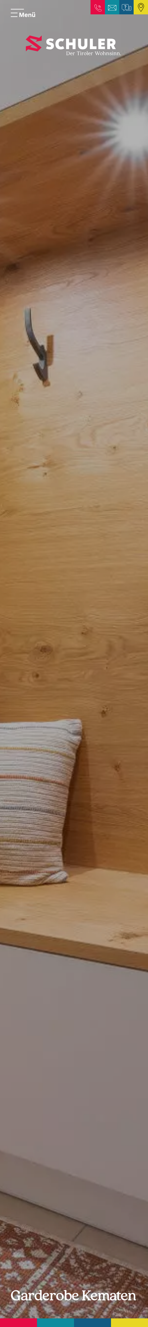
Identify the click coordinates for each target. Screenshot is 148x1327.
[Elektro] (18, 1322)
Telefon (98, 7)
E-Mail (112, 7)
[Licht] (129, 1322)
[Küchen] (55, 1322)
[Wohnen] (92, 1322)
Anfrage (126, 7)
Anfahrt (141, 7)
